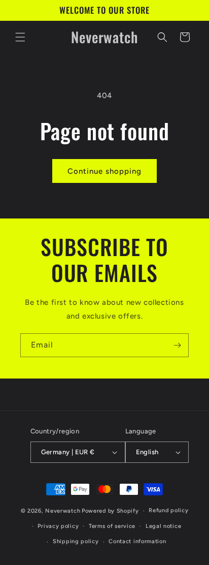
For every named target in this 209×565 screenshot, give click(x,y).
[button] (20, 37)
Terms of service (112, 526)
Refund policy (168, 510)
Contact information (137, 541)
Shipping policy (76, 541)
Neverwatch (62, 511)
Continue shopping (104, 171)
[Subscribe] (177, 345)
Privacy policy (58, 526)
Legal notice (163, 526)
